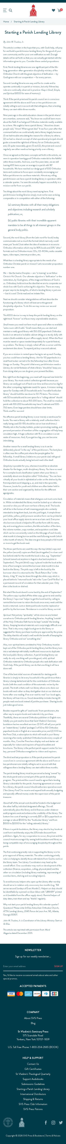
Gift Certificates (33, 1069)
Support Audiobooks (33, 1079)
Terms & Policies (53, 1135)
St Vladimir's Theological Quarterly (33, 1074)
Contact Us (33, 1064)
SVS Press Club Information (33, 1104)
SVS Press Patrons (33, 1109)
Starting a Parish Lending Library (33, 1089)
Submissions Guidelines (33, 1084)
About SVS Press (33, 1018)
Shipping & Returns (33, 1099)
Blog (33, 1023)
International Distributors (33, 1094)
